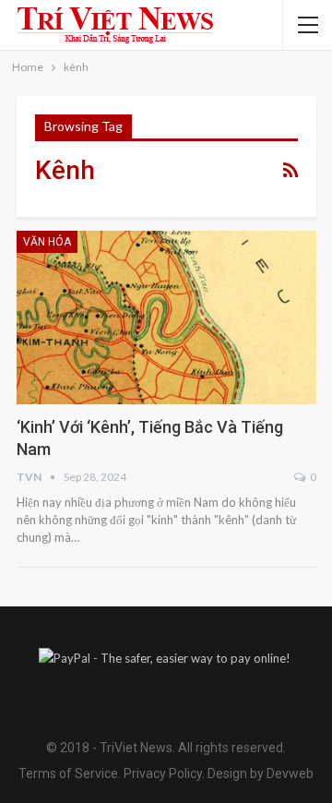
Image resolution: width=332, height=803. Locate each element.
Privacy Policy (163, 773)
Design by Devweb (259, 773)
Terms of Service (68, 773)
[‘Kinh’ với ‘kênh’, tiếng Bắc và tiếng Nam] (166, 318)
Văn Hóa (47, 241)
